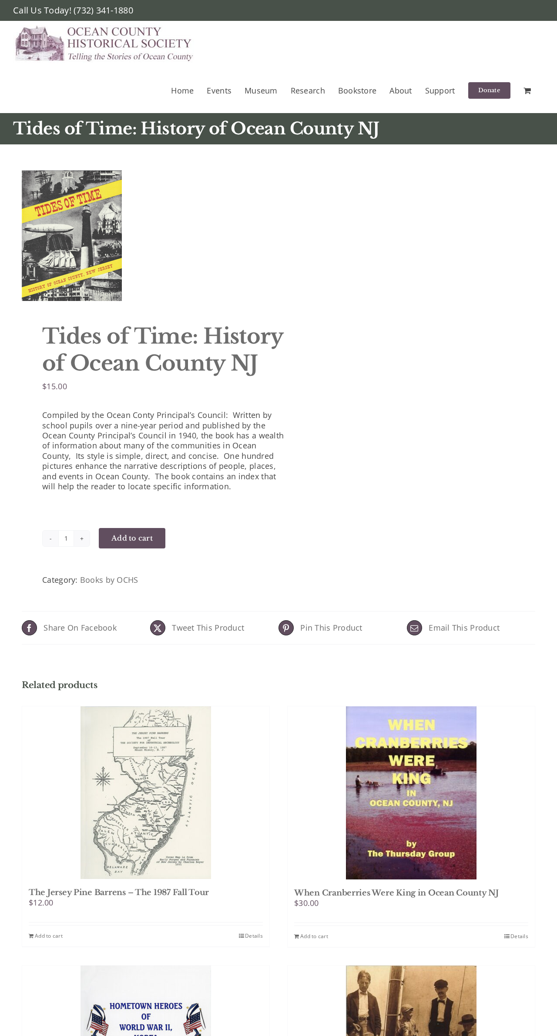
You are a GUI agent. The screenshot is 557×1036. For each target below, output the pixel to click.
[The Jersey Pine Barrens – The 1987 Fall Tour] (145, 792)
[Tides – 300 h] (145, 235)
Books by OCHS (109, 580)
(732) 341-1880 (103, 10)
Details (254, 935)
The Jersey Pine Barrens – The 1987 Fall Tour (119, 892)
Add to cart (132, 538)
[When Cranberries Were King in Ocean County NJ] (411, 792)
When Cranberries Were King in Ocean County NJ (396, 893)
